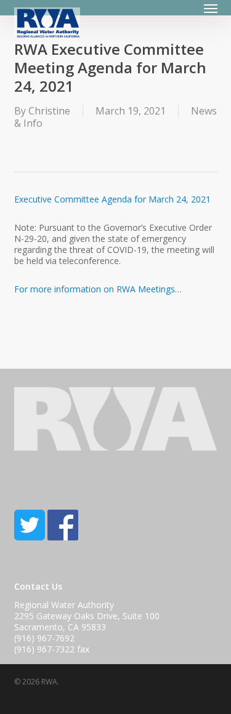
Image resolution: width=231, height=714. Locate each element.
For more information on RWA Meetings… (98, 289)
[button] (210, 8)
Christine (49, 111)
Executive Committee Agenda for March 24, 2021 (112, 199)
